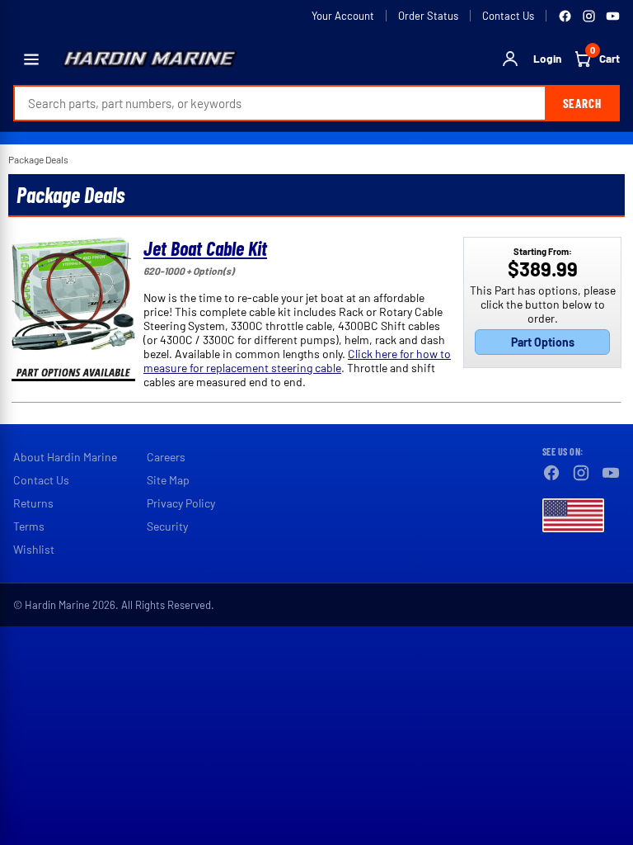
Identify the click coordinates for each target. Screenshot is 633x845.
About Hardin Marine (65, 457)
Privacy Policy (181, 503)
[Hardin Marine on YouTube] (613, 16)
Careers (166, 457)
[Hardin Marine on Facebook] (565, 16)
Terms (29, 526)
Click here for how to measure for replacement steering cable (297, 361)
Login (547, 58)
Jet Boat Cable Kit (205, 248)
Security (167, 526)
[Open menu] (31, 59)
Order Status (428, 15)
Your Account (343, 15)
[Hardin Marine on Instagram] (589, 16)
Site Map (168, 480)
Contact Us (508, 15)
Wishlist (33, 549)
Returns (33, 503)
